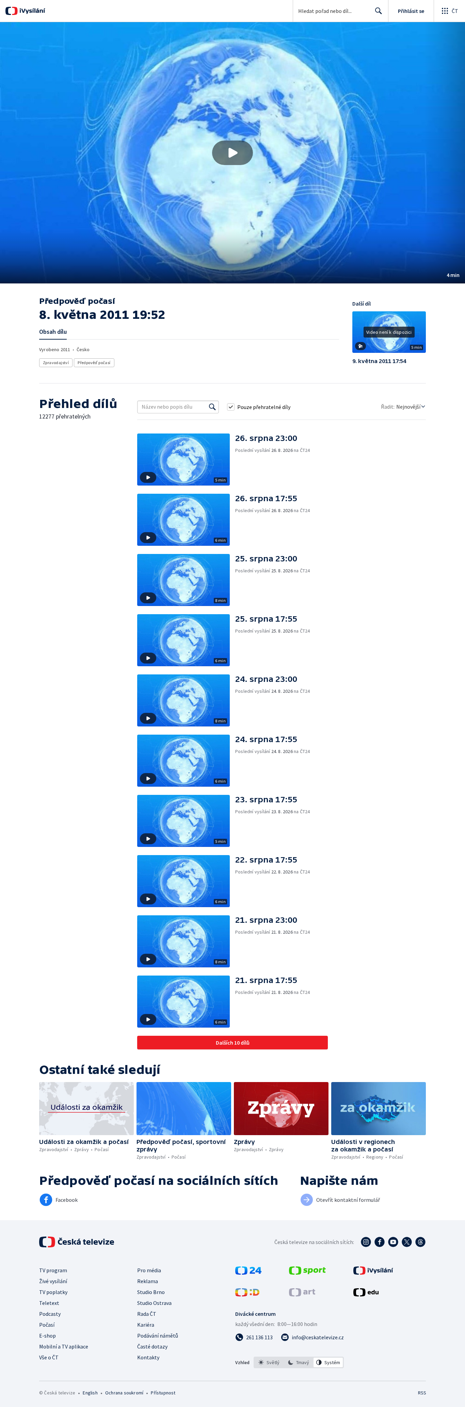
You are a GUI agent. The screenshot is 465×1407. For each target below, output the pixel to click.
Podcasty (50, 1313)
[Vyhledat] (212, 407)
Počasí (46, 1324)
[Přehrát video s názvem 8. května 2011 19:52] (232, 153)
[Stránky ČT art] (302, 1294)
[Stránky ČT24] (248, 1272)
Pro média (149, 1270)
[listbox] (299, 1362)
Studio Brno (151, 1292)
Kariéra (145, 1324)
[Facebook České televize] (379, 1242)
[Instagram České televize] (365, 1242)
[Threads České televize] (420, 1242)
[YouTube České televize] (393, 1242)
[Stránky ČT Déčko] (247, 1294)
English (90, 1393)
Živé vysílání (53, 1281)
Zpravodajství (56, 362)
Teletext (49, 1302)
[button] (232, 152)
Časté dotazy (152, 1346)
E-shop (47, 1335)
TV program (53, 1270)
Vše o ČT (49, 1357)
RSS (422, 1393)
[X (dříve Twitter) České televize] (406, 1242)
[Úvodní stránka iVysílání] (31, 11)
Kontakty (148, 1357)
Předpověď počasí (94, 362)
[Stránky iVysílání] (373, 1272)
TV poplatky (53, 1292)
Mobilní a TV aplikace (63, 1346)
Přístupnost (163, 1393)
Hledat (378, 10)
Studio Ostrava (154, 1302)
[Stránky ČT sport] (307, 1272)
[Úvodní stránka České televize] (77, 1242)
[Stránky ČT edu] (366, 1294)
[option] (269, 1362)
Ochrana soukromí (124, 1393)
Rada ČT (146, 1313)
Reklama (147, 1281)
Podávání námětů (157, 1335)
